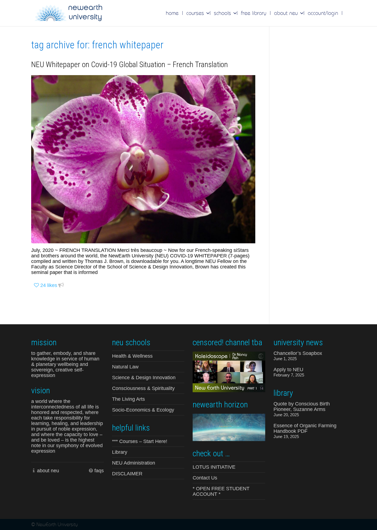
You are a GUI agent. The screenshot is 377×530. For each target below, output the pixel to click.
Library (119, 452)
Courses (196, 13)
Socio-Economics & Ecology (143, 410)
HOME (172, 13)
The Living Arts (128, 399)
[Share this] (61, 285)
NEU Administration (133, 463)
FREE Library (253, 13)
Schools (223, 13)
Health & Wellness (132, 356)
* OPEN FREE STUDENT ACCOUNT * (221, 491)
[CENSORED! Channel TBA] (229, 371)
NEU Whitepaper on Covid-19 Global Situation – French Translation (129, 64)
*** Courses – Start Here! (139, 441)
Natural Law (125, 367)
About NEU (286, 13)
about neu (48, 470)
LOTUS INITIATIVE (214, 467)
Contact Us (205, 478)
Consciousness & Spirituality (143, 388)
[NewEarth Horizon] (229, 427)
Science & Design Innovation (144, 377)
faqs (99, 470)
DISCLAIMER (127, 473)
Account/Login (323, 13)
